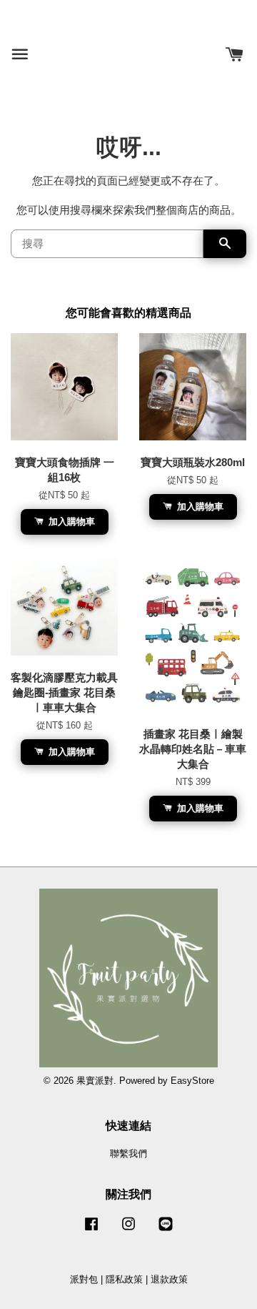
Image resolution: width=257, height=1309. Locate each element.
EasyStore (192, 1080)
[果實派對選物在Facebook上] (91, 1230)
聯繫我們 (128, 1153)
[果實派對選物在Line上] (166, 1230)
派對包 (84, 1279)
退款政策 (169, 1279)
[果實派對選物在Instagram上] (128, 1230)
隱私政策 (124, 1279)
